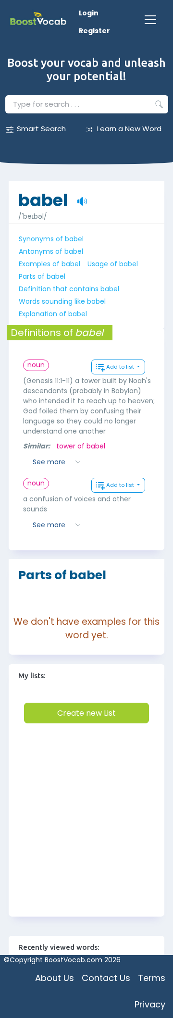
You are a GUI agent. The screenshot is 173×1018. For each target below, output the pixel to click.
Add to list (121, 367)
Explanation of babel (53, 314)
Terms (151, 978)
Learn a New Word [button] (129, 129)
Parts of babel (42, 276)
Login (89, 13)
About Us (54, 978)
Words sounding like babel (62, 301)
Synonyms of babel (51, 239)
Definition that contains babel (69, 289)
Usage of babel (112, 264)
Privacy (150, 1004)
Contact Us (106, 978)
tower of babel (80, 446)
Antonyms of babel (51, 251)
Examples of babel (49, 264)
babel (43, 195)
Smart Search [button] (41, 129)
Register (94, 31)
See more (49, 462)
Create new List (86, 713)
